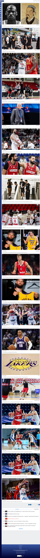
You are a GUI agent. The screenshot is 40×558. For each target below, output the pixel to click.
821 (37, 504)
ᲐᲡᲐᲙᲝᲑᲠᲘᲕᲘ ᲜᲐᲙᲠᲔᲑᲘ (36, 425)
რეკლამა (20, 547)
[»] (39, 504)
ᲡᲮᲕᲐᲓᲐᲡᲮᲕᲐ (37, 125)
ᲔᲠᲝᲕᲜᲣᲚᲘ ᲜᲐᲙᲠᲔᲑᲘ (36, 175)
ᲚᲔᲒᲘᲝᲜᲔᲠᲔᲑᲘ (37, 150)
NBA (38, 350)
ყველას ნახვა (21, 528)
